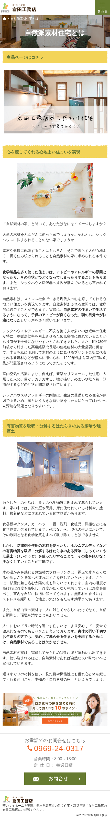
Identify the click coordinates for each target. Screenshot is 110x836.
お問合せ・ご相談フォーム (55, 778)
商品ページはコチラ (25, 57)
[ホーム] (5, 19)
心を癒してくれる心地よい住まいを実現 (43, 152)
